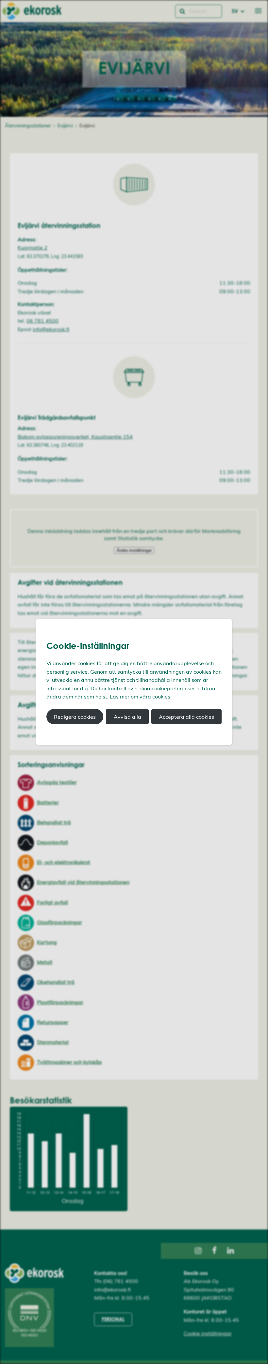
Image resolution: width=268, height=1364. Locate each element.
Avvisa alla (127, 717)
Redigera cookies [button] (75, 717)
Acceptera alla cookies (186, 717)
